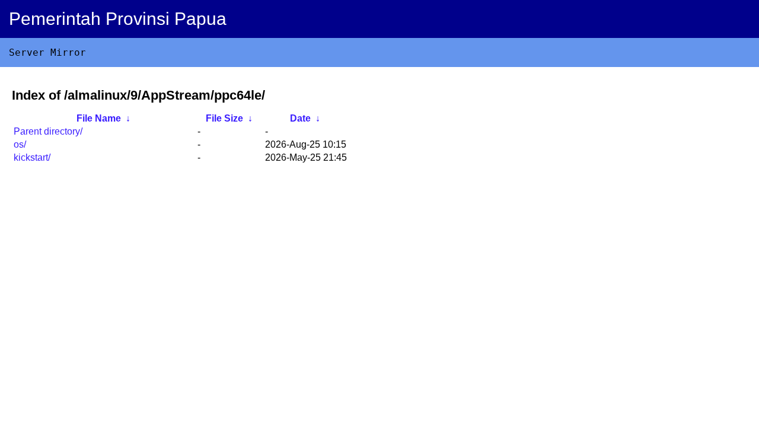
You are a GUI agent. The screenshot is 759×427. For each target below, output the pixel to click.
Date (300, 118)
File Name (98, 118)
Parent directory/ (48, 131)
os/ (20, 144)
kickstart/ (32, 157)
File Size (224, 118)
